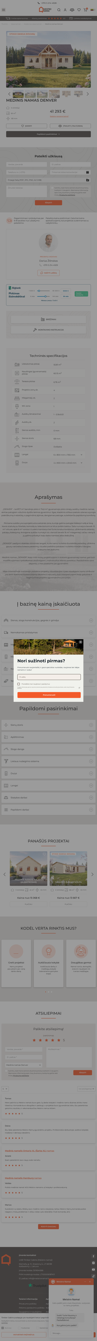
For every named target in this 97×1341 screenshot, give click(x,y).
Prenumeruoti (49, 695)
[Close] (80, 642)
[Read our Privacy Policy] (79, 687)
